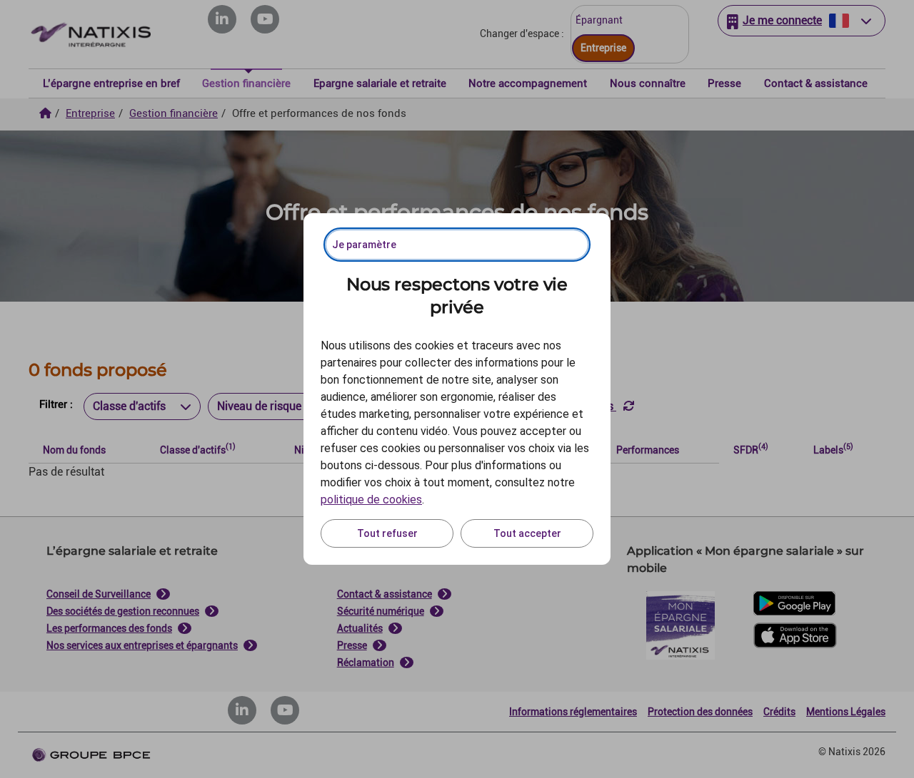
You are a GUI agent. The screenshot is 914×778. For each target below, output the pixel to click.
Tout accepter (527, 533)
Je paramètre (364, 244)
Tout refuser (387, 533)
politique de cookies (371, 499)
